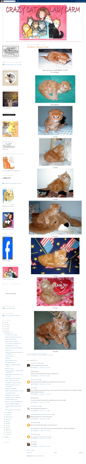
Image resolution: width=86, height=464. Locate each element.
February (8, 432)
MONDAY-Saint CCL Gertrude (12, 395)
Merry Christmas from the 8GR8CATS (14, 348)
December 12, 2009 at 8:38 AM (40, 376)
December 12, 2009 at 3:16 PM (40, 410)
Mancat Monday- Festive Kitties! (12, 378)
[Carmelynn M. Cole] (8, 259)
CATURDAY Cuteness (10, 362)
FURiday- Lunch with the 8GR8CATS (14, 401)
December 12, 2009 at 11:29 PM (41, 430)
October (7, 414)
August (7, 419)
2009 (5, 331)
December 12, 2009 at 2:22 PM (40, 402)
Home (55, 452)
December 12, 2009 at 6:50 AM (40, 367)
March (7, 430)
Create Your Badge (6, 260)
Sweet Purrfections (35, 406)
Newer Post (29, 452)
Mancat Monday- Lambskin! (11, 341)
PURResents (8, 358)
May (7, 425)
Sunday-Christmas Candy (11, 360)
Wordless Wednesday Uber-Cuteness (13, 337)
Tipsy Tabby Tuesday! (10, 393)
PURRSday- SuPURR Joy (11, 388)
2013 (5, 322)
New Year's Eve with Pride (11, 335)
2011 (5, 326)
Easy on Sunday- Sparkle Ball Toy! (13, 343)
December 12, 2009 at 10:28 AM (41, 384)
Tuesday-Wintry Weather (10, 339)
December (8, 333)
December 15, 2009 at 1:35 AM (40, 446)
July (7, 421)
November (8, 412)
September (8, 417)
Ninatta (32, 442)
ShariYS (32, 388)
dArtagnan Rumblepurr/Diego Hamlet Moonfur (41, 414)
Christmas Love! (9, 350)
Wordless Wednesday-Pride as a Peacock (14, 391)
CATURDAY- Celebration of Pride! (13, 382)
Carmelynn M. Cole (6, 235)
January (7, 434)
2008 (5, 437)
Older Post (81, 452)
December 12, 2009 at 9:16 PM (40, 419)
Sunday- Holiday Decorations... (12, 380)
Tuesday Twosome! (9, 356)
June (7, 423)
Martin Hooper (34, 422)
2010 (5, 329)
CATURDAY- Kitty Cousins (11, 345)
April (7, 427)
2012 (5, 324)
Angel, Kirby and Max (36, 363)
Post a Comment (30, 450)
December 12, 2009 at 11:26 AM (41, 394)
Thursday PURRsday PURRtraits (12, 404)
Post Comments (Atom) (38, 456)
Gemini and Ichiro (35, 379)
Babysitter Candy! (9, 368)
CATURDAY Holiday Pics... (11, 399)
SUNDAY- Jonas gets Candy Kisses (13, 397)
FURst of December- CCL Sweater (13, 410)
